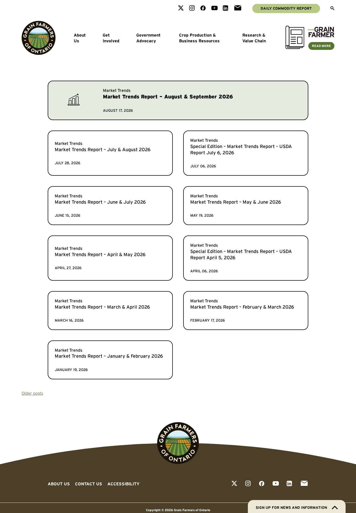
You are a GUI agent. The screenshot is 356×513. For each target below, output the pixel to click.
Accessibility (123, 483)
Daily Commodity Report (286, 8)
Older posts (32, 393)
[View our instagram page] (192, 8)
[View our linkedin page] (225, 8)
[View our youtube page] (214, 8)
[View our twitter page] (181, 8)
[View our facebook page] (203, 8)
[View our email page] (238, 8)
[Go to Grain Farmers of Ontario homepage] (39, 38)
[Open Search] (332, 8)
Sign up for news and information (291, 507)
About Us (80, 38)
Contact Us (88, 483)
